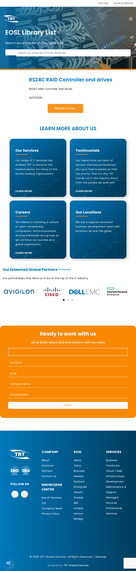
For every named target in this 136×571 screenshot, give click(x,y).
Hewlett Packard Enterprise (80, 481)
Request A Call (65, 108)
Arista (77, 460)
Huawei (78, 497)
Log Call (11, 560)
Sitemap (101, 557)
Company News (52, 508)
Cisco (77, 465)
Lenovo (78, 513)
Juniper (79, 508)
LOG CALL (103, 3)
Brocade (79, 471)
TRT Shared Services (76, 565)
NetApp (78, 519)
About (46, 460)
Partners (47, 471)
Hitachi (78, 492)
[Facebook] (14, 494)
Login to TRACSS (12, 564)
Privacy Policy (51, 513)
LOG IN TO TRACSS (123, 3)
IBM (76, 503)
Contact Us (49, 476)
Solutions (48, 465)
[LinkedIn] (24, 494)
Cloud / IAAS (114, 471)
